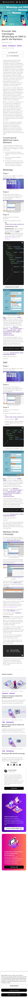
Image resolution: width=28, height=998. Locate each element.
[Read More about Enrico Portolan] (14, 788)
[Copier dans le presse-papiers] (22, 242)
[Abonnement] (14, 867)
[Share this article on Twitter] (11, 765)
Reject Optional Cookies (14, 994)
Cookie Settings (14, 985)
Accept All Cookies (14, 990)
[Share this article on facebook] (8, 765)
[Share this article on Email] (20, 765)
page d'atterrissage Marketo (10, 607)
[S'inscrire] (14, 828)
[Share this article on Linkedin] (14, 765)
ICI (16, 356)
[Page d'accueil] (8, 2)
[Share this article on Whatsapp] (17, 765)
